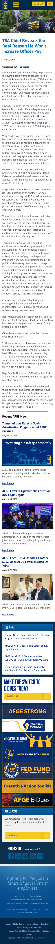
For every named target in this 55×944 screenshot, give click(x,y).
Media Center (18, 924)
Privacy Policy (22, 927)
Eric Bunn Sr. (39, 900)
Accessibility (36, 927)
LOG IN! (12, 835)
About (8, 924)
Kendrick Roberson (40, 903)
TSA (15, 67)
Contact (46, 931)
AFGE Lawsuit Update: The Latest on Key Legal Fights (26, 647)
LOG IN (40, 4)
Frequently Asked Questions (28, 913)
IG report (41, 116)
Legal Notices (32, 924)
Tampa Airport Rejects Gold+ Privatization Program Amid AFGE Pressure (24, 427)
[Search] (50, 4)
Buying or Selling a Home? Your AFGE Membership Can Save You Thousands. (25, 668)
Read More (8, 483)
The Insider (23, 67)
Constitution (46, 924)
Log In (16, 822)
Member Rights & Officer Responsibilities (24, 931)
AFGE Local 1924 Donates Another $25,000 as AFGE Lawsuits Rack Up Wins (25, 561)
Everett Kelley (35, 896)
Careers (29, 935)
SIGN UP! (12, 696)
